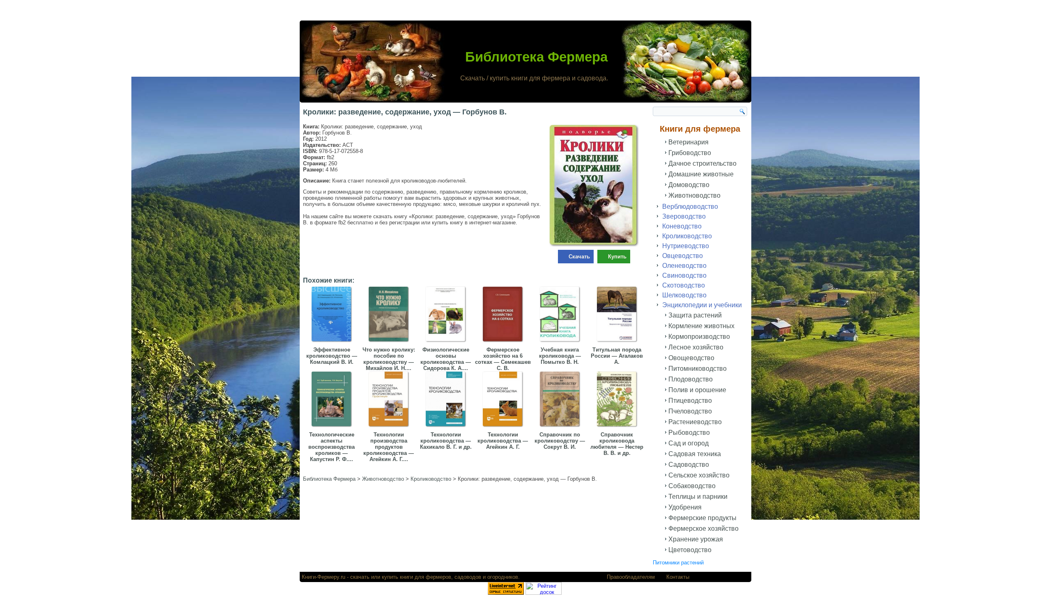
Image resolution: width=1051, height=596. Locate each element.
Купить (617, 256)
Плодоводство (690, 379)
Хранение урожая (695, 539)
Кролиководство (687, 236)
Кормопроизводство (699, 336)
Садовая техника (694, 453)
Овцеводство (682, 255)
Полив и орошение (697, 389)
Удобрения (685, 507)
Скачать (579, 256)
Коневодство (682, 226)
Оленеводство (684, 265)
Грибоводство (689, 152)
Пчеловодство (690, 411)
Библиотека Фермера (536, 56)
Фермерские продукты (702, 517)
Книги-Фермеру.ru (323, 577)
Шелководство (684, 295)
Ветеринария (688, 142)
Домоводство (688, 184)
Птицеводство (690, 400)
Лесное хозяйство (695, 347)
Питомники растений (678, 562)
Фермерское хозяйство (703, 528)
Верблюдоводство (690, 206)
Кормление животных (701, 325)
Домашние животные (701, 174)
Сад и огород (688, 443)
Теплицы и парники (697, 496)
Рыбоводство (689, 432)
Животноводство (694, 195)
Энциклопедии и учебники (702, 304)
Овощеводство (691, 357)
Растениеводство (695, 421)
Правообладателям (631, 577)
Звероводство (684, 216)
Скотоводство (683, 285)
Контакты (677, 577)
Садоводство (688, 464)
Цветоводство (689, 549)
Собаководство (692, 485)
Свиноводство (684, 275)
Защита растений (695, 315)
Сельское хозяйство (699, 475)
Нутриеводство (685, 245)
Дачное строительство (702, 163)
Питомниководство (697, 368)
